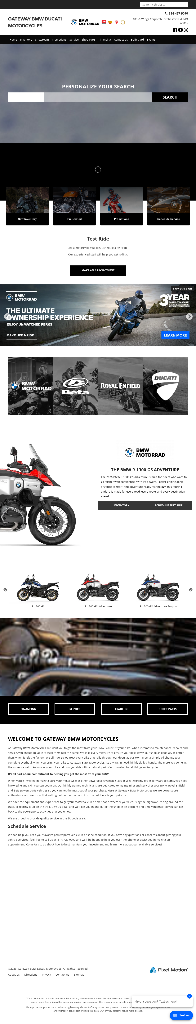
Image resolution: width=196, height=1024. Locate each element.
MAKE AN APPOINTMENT (98, 270)
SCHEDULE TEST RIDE (169, 505)
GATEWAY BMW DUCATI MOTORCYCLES (35, 22)
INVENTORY (121, 505)
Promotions (59, 39)
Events (151, 39)
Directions (30, 974)
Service (74, 39)
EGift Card (137, 39)
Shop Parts (89, 39)
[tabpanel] (98, 315)
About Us (14, 974)
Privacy (46, 974)
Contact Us (121, 39)
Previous (7, 320)
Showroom (42, 39)
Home (13, 39)
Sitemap (79, 974)
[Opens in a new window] (175, 29)
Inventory (26, 39)
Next (189, 320)
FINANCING (28, 709)
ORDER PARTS (167, 709)
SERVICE (74, 709)
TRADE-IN (121, 709)
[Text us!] (181, 1016)
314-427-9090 (178, 13)
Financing (105, 39)
